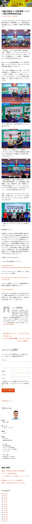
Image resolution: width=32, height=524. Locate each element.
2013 (5, 521)
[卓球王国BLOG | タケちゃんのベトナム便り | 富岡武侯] (16, 3)
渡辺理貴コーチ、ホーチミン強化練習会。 (12, 480)
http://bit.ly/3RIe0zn (7, 289)
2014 (5, 519)
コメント (4, 360)
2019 (5, 508)
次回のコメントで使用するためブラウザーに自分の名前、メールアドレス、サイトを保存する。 (15, 383)
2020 (5, 506)
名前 (3, 371)
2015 (5, 517)
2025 (5, 496)
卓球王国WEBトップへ (7, 401)
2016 (5, 515)
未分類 (15, 16)
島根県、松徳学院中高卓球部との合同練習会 (13, 471)
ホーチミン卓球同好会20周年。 (10, 473)
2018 (5, 510)
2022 (5, 502)
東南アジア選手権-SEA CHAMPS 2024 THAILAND (13, 483)
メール (4, 375)
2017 (5, 512)
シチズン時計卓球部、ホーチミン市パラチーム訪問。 (16, 339)
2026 (5, 494)
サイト (4, 378)
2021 (5, 504)
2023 (5, 500)
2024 (5, 498)
